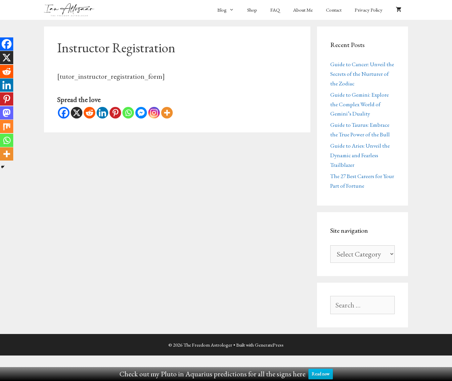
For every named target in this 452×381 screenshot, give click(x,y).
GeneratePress (269, 345)
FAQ (275, 10)
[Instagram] (154, 113)
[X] (76, 113)
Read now (321, 374)
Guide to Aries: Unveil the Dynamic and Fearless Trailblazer (360, 155)
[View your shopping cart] (398, 10)
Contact (333, 10)
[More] (167, 113)
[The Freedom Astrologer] (71, 10)
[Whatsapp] (128, 113)
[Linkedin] (102, 113)
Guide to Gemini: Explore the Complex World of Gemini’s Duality (359, 104)
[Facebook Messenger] (141, 113)
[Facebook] (63, 113)
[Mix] (6, 126)
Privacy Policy (369, 10)
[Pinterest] (115, 113)
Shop (252, 10)
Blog (222, 10)
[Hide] (2, 166)
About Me (303, 10)
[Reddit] (89, 113)
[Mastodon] (6, 112)
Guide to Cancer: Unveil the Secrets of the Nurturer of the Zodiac (362, 74)
